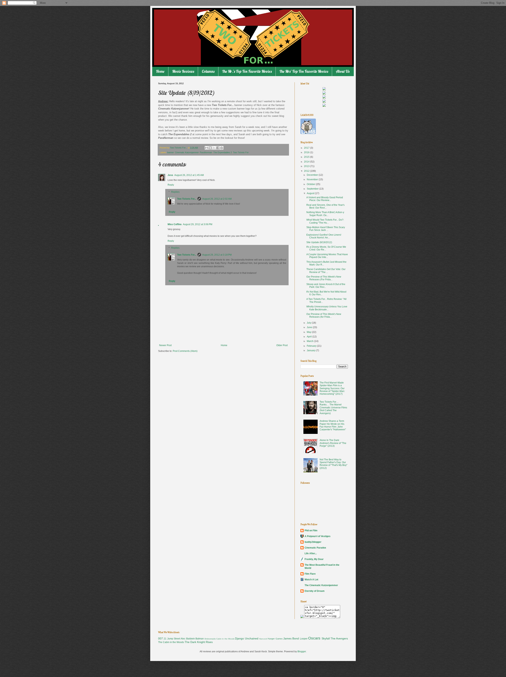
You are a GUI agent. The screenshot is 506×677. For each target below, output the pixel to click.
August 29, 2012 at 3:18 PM (217, 254)
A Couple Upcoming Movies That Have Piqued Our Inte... (327, 256)
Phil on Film (311, 530)
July (309, 322)
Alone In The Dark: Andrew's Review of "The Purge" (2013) (333, 443)
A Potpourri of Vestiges (317, 536)
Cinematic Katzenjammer (187, 152)
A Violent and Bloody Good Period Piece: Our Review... (324, 199)
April (309, 336)
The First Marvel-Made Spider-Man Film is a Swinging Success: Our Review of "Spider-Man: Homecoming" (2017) (332, 388)
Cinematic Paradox (315, 547)
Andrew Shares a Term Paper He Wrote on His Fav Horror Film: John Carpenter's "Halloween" (333, 425)
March (310, 341)
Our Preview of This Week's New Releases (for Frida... (323, 315)
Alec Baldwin (188, 638)
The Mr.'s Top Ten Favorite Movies (247, 71)
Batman (199, 638)
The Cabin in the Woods (171, 642)
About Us (342, 71)
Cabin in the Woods (225, 639)
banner (170, 152)
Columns (208, 71)
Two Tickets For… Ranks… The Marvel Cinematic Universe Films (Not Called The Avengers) (333, 407)
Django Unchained (246, 638)
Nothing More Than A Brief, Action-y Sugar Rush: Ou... (325, 213)
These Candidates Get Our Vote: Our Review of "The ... (326, 270)
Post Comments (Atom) (185, 351)
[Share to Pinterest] (222, 148)
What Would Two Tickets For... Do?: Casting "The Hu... (325, 221)
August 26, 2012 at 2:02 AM (217, 198)
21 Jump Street (172, 638)
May (309, 332)
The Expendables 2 (222, 152)
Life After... (311, 553)
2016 (307, 152)
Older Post (282, 345)
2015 (307, 157)
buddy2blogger (313, 542)
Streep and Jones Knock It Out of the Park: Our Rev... (325, 285)
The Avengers (339, 638)
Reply (171, 184)
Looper (304, 638)
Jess (170, 175)
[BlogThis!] (210, 148)
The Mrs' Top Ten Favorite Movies (303, 71)
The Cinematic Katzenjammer (321, 585)
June (310, 327)
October (311, 184)
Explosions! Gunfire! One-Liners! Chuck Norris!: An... (323, 236)
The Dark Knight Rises (199, 642)
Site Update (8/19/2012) (319, 242)
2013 (307, 166)
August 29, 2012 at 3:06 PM (197, 224)
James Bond (291, 638)
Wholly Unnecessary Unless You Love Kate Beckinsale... (326, 308)
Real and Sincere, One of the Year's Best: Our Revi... (325, 206)
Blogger (301, 651)
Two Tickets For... (186, 198)
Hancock (263, 639)
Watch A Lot (311, 579)
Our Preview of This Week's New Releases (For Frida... (323, 278)
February (312, 346)
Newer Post (165, 345)
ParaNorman (206, 152)
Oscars (314, 638)
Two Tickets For (241, 152)
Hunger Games (275, 638)
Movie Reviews (183, 71)
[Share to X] (214, 148)
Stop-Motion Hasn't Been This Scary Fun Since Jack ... (325, 228)
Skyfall (326, 638)
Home (160, 71)
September (313, 188)
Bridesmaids (210, 639)
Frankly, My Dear (314, 559)
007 (160, 638)
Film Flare (310, 573)
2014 (307, 161)
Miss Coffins (175, 224)
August (311, 193)
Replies (175, 192)
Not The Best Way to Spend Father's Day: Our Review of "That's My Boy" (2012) (333, 463)
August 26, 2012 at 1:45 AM (189, 175)
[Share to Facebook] (218, 148)
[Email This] (207, 148)
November (313, 179)
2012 (307, 171)
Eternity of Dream (315, 591)
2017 (307, 147)
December (313, 175)
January (311, 350)
